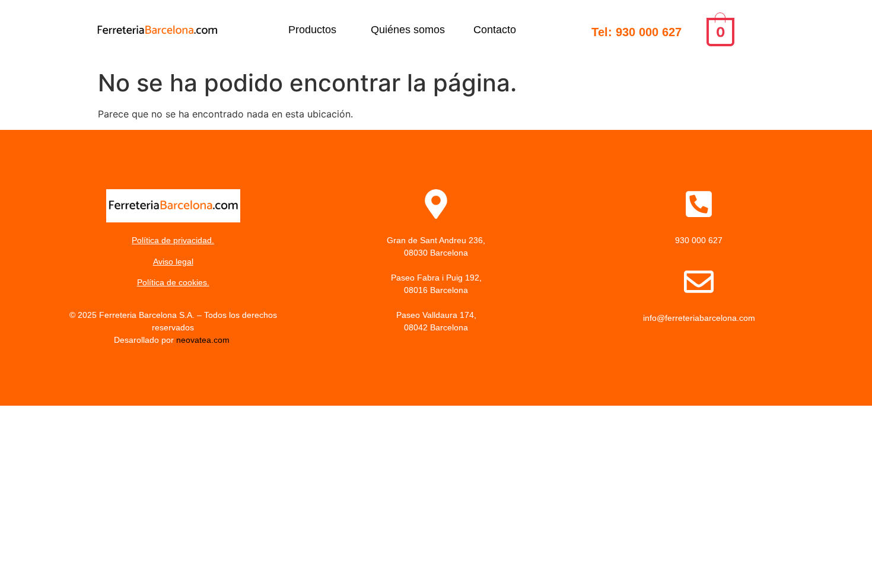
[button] (315, 29)
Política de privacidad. (173, 240)
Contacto (494, 30)
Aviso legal (173, 261)
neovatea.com (204, 340)
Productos (312, 30)
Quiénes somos (408, 30)
